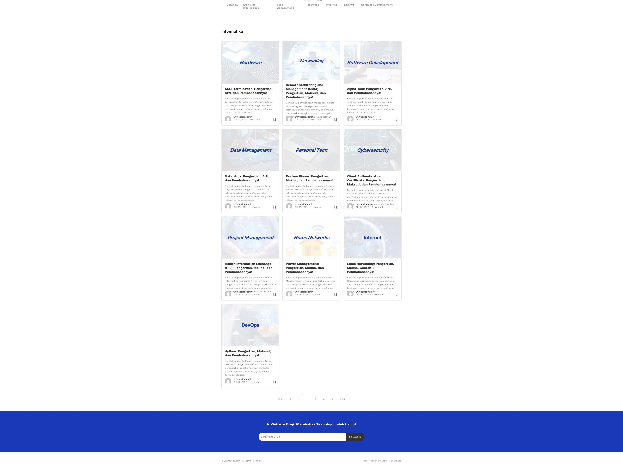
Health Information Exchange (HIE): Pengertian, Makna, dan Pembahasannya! (248, 268)
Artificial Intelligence (251, 6)
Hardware (312, 4)
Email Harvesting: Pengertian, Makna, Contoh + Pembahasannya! (370, 268)
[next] (332, 399)
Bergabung (355, 436)
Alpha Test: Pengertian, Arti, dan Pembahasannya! (369, 91)
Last (342, 399)
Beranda (232, 4)
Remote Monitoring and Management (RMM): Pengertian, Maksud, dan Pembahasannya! (306, 91)
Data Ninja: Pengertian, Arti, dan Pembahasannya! (247, 178)
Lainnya (349, 4)
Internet (331, 4)
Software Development (377, 4)
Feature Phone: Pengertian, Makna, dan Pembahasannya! (309, 178)
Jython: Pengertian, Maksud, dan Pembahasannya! (248, 353)
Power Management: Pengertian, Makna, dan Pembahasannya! (305, 268)
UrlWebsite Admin (242, 117)
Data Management (285, 6)
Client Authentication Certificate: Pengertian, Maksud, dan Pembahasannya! (371, 180)
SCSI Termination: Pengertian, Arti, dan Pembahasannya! (249, 91)
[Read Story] (275, 121)
